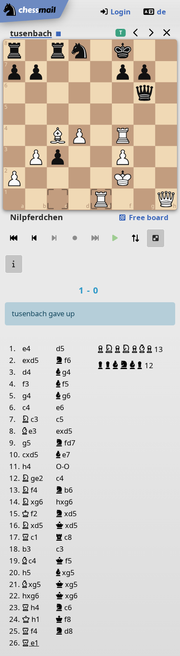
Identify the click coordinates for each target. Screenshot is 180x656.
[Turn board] (135, 238)
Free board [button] (148, 217)
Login (121, 12)
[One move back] (34, 238)
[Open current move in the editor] (155, 238)
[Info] (14, 264)
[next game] (151, 33)
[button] (101, 349)
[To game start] (14, 238)
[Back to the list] (166, 33)
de (161, 12)
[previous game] (135, 33)
